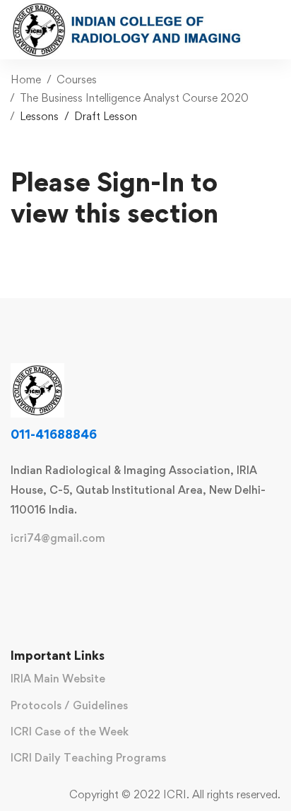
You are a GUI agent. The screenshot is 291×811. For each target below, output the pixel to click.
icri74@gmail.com (58, 538)
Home (26, 79)
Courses (77, 79)
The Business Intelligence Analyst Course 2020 (134, 98)
